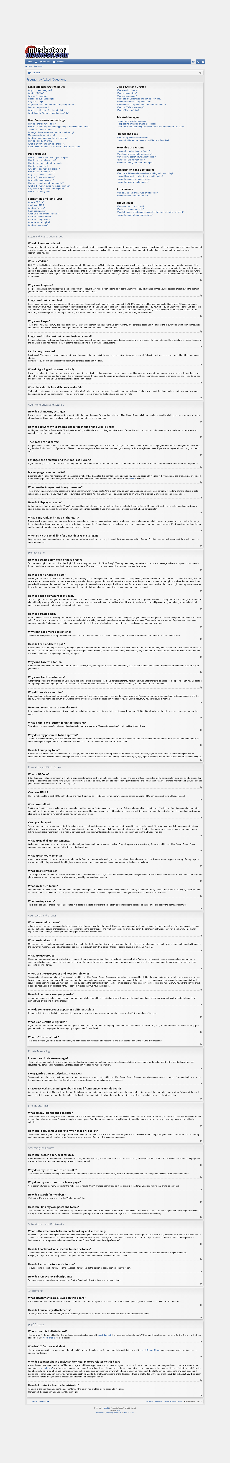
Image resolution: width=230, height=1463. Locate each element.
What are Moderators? (127, 93)
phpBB (131, 479)
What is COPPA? (36, 93)
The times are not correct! (40, 129)
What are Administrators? (128, 90)
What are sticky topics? (39, 219)
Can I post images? (37, 211)
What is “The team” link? (128, 110)
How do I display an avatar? (40, 141)
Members (60, 62)
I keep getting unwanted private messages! (136, 124)
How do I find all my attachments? (132, 195)
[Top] (201, 256)
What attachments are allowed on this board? (137, 193)
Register (39, 66)
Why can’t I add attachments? (41, 177)
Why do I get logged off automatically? (45, 110)
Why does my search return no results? (134, 154)
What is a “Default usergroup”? (130, 107)
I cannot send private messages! (131, 121)
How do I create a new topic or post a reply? (48, 157)
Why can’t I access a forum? (41, 174)
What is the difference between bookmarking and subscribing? (145, 173)
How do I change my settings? (42, 124)
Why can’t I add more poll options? (44, 169)
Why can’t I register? (37, 96)
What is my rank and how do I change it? (46, 144)
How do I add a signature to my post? (45, 163)
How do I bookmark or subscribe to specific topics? (140, 176)
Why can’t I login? (36, 101)
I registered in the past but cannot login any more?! (51, 104)
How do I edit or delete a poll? (41, 171)
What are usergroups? (127, 96)
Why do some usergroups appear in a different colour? (141, 104)
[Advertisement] (115, 22)
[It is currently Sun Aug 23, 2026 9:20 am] (200, 73)
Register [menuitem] (203, 62)
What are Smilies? (36, 208)
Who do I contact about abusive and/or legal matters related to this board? (150, 212)
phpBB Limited (104, 1335)
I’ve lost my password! (38, 107)
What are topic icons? (38, 225)
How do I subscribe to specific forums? (134, 179)
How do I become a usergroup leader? (134, 101)
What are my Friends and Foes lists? (133, 137)
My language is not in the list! (41, 135)
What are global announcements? (43, 214)
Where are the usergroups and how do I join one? (139, 99)
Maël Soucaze (128, 1413)
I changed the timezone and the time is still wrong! (51, 132)
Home (29, 62)
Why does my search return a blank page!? (136, 157)
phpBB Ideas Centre (151, 1350)
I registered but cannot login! (41, 99)
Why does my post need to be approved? (46, 189)
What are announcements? (40, 216)
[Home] (47, 51)
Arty (118, 1410)
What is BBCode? (36, 202)
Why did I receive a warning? (41, 180)
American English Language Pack (108, 1413)
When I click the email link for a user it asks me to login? (54, 146)
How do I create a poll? (38, 166)
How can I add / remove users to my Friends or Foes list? (143, 140)
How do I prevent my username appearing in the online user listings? (59, 126)
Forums (46, 62)
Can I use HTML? (36, 205)
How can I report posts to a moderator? (46, 183)
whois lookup (46, 1368)
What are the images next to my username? (48, 138)
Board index (35, 73)
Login (30, 66)
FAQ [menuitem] (194, 62)
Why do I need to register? (40, 90)
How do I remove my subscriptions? (133, 182)
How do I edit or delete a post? (42, 160)
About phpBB (49, 1338)
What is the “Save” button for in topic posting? (49, 186)
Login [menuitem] (198, 62)
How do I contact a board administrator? (135, 215)
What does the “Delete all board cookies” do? (48, 113)
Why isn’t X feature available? (130, 209)
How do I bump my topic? (39, 191)
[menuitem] (173, 1401)
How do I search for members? (131, 160)
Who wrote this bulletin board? (130, 206)
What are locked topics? (39, 222)
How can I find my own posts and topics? (135, 162)
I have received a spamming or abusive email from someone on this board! (150, 126)
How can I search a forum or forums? (133, 151)
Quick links (36, 62)
